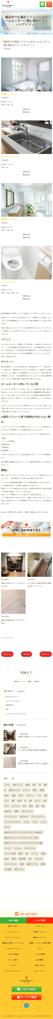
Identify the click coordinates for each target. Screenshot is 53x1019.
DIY (40, 785)
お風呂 (14, 795)
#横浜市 (36, 681)
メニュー (43, 822)
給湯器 (43, 864)
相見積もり (8, 811)
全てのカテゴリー (11, 697)
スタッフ (35, 822)
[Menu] (49, 4)
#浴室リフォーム (19, 681)
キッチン (7, 785)
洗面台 (7, 795)
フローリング (39, 859)
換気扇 (42, 790)
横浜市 (20, 853)
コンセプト (8, 848)
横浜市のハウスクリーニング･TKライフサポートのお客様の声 (23, 832)
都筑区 (43, 853)
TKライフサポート (27, 811)
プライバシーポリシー (38, 816)
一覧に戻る (26, 654)
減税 (37, 806)
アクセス (26, 822)
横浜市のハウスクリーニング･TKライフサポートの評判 (21, 837)
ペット (39, 795)
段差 (30, 800)
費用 (45, 795)
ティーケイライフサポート (13, 822)
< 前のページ (7, 654)
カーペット (26, 790)
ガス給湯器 (8, 869)
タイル (7, 806)
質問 (43, 806)
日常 (7, 709)
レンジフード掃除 (10, 853)
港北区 (7, 859)
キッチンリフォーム (11, 864)
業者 (45, 785)
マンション (34, 853)
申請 (24, 806)
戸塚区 (22, 864)
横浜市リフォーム (32, 864)
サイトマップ (40, 971)
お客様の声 (9, 705)
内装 (30, 859)
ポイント (37, 800)
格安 (34, 785)
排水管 (20, 800)
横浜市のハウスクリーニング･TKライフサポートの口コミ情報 (23, 843)
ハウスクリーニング (11, 816)
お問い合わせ (24, 816)
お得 (44, 800)
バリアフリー (30, 795)
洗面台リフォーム (14, 790)
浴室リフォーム (18, 785)
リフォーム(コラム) (7, 637)
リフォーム (17, 848)
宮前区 (14, 859)
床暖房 (16, 811)
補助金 (28, 785)
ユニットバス (16, 806)
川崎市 (31, 806)
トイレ (7, 800)
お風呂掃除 (22, 859)
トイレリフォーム (29, 848)
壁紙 (13, 800)
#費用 (29, 681)
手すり (21, 795)
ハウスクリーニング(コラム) (15, 713)
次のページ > (45, 654)
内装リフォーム (19, 869)
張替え (35, 790)
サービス (7, 827)
